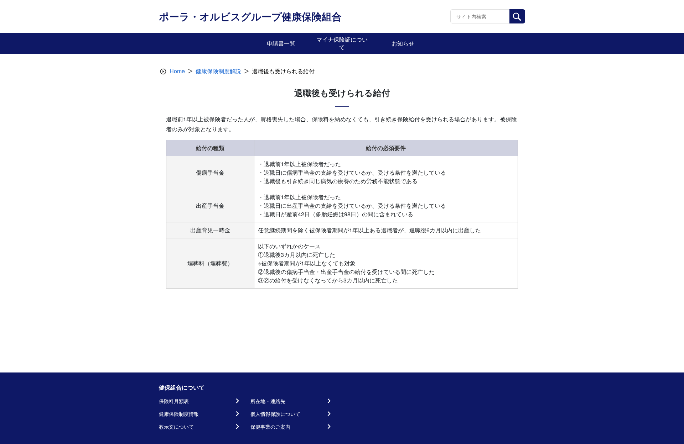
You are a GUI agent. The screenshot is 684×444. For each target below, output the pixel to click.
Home (177, 71)
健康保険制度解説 (218, 71)
